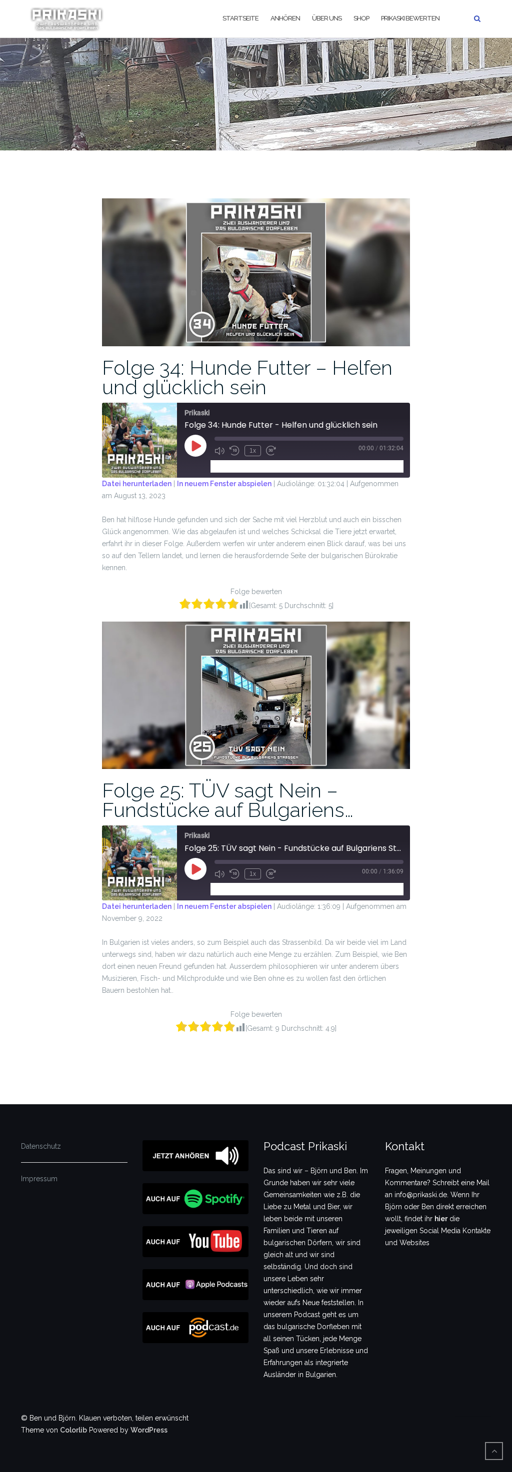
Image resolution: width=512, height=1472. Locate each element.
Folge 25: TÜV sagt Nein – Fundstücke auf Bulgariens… (228, 799)
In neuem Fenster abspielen (224, 484)
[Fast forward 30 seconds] (271, 451)
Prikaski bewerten (410, 18)
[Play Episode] (195, 446)
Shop (361, 18)
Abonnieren (234, 466)
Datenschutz (41, 1146)
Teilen (271, 466)
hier (441, 1219)
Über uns (327, 18)
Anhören (285, 18)
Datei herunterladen (137, 484)
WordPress (149, 1430)
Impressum (39, 1179)
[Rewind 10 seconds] (235, 451)
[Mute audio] (219, 450)
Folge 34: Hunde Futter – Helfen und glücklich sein (247, 377)
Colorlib (73, 1430)
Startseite (240, 18)
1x (253, 450)
